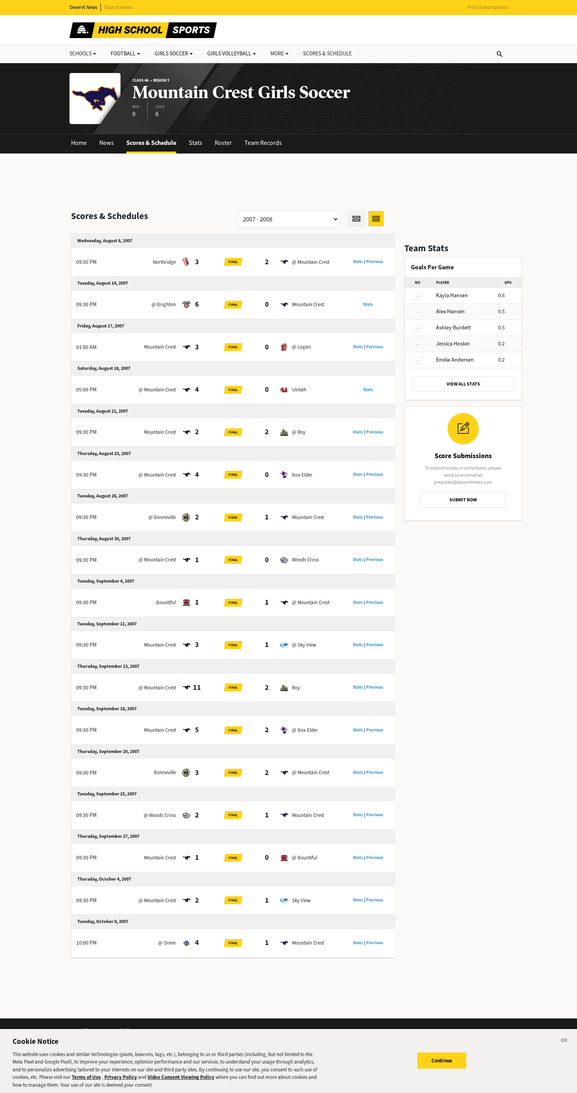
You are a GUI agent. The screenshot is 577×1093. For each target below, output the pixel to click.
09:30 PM (86, 262)
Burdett (453, 327)
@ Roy (298, 432)
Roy (296, 687)
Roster (223, 143)
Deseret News (83, 7)
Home (79, 143)
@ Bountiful (304, 857)
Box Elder (302, 475)
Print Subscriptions (487, 7)
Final (233, 262)
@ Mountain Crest (310, 262)
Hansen (452, 295)
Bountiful (166, 602)
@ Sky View (304, 645)
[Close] (564, 1041)
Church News (117, 7)
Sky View (301, 900)
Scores (327, 53)
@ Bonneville (162, 517)
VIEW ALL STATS (463, 384)
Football (123, 53)
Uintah (299, 389)
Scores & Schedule (151, 143)
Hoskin (453, 343)
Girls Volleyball (229, 53)
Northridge (164, 262)
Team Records (263, 143)
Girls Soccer (171, 53)
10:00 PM (86, 943)
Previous (374, 262)
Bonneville (165, 772)
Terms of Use (86, 1077)
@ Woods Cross (160, 815)
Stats (195, 143)
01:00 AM (86, 347)
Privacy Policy (120, 1077)
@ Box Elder (305, 730)
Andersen (455, 360)
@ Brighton (164, 304)
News (106, 143)
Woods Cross (305, 559)
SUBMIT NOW (463, 500)
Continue (441, 1060)
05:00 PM (86, 389)
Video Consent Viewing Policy (181, 1077)
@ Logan (301, 347)
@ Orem (167, 942)
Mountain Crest (308, 304)
